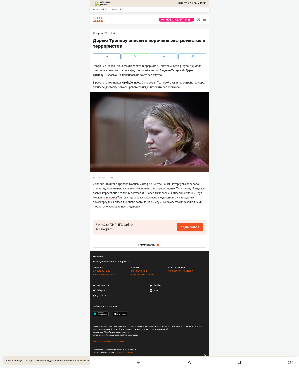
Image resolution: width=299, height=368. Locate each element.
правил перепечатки (124, 352)
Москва (114, 9)
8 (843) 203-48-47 (139, 271)
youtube (101, 295)
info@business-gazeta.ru (105, 274)
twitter (157, 285)
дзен (156, 290)
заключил (110, 197)
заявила (141, 202)
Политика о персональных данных (108, 341)
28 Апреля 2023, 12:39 (104, 33)
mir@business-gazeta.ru (142, 274)
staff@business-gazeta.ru (181, 271)
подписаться (190, 227)
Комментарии (149, 245)
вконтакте (103, 285)
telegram (102, 290)
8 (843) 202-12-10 (101, 271)
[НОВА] (175, 20)
